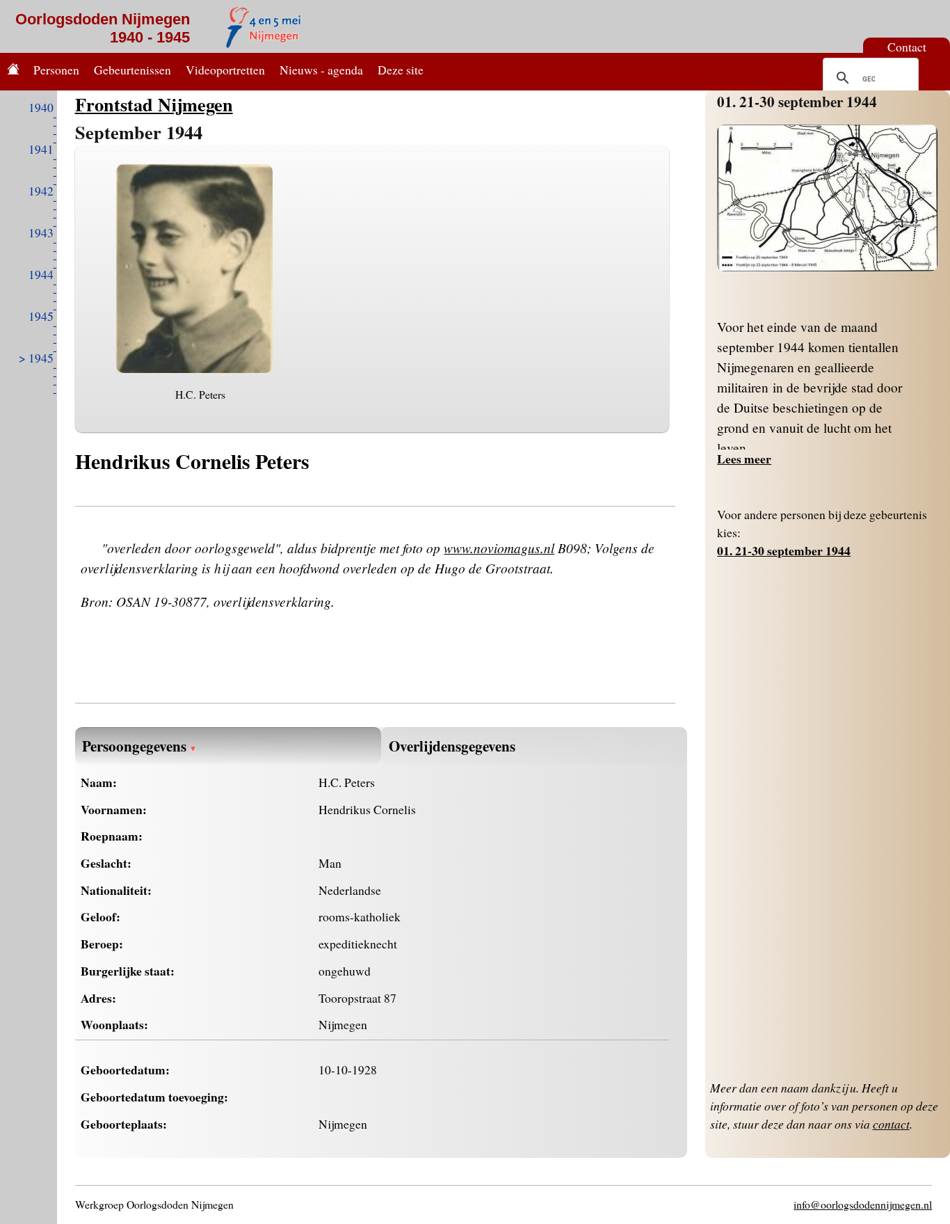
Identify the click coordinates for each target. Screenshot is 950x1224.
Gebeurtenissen (132, 69)
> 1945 (36, 357)
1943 (41, 232)
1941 (41, 149)
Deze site (401, 69)
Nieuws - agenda (321, 69)
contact (891, 1123)
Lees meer (744, 459)
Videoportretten (225, 69)
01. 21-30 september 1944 (797, 101)
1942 (41, 190)
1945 (41, 316)
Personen (56, 69)
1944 (41, 274)
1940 (41, 107)
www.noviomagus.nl (499, 548)
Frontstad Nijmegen (154, 104)
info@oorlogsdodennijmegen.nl (863, 1204)
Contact (906, 46)
